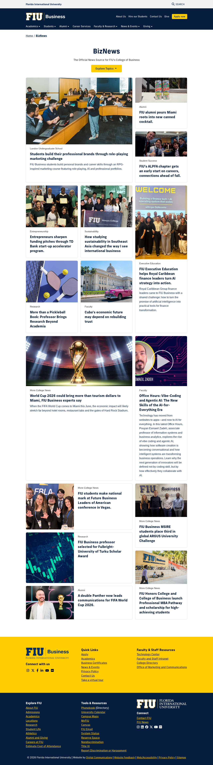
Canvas (85, 724)
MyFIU (85, 720)
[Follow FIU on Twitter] (152, 727)
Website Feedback (124, 757)
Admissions (33, 712)
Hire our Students (137, 16)
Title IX (85, 746)
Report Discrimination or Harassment (103, 750)
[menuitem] (33, 26)
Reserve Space (90, 737)
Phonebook (88, 707)
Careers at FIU (34, 742)
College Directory (147, 662)
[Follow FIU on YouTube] (156, 727)
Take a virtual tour (92, 680)
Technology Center (148, 654)
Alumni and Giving (37, 737)
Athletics (31, 733)
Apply (84, 654)
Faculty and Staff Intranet (152, 658)
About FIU (32, 707)
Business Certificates (94, 662)
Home (29, 35)
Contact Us (156, 16)
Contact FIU (144, 718)
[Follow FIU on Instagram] (139, 727)
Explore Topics (104, 68)
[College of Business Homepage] (45, 16)
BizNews (41, 35)
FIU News (142, 722)
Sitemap (181, 757)
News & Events (90, 667)
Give (166, 16)
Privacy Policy (90, 671)
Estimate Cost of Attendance (43, 746)
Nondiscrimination (92, 742)
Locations (32, 720)
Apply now (179, 16)
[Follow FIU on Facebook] (147, 727)
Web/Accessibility (147, 757)
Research (31, 724)
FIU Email (87, 729)
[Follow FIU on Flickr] (161, 727)
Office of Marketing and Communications (162, 667)
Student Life (33, 729)
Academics (88, 658)
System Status (90, 733)
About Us (121, 16)
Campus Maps (90, 716)
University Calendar (93, 712)
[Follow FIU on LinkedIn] (143, 727)
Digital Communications (99, 757)
